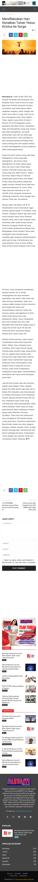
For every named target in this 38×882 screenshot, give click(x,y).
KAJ (33, 879)
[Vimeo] (19, 817)
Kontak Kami (23, 876)
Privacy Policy (14, 876)
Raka (25, 879)
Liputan (5, 690)
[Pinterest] (20, 35)
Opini (4, 660)
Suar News (18, 873)
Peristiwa (10, 14)
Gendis (29, 879)
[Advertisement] (19, 76)
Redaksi (25, 873)
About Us (10, 873)
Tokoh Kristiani (7, 744)
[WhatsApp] (25, 35)
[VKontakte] (25, 817)
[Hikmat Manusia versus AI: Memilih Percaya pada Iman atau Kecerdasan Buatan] (30, 667)
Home (4, 14)
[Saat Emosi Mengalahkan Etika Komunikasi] (30, 678)
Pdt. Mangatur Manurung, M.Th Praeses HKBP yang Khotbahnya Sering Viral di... (13, 740)
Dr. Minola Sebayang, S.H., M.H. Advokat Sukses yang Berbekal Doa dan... (12, 751)
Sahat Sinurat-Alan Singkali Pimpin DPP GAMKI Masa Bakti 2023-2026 (29, 506)
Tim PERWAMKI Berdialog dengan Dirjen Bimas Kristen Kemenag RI (10, 506)
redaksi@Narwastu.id (23, 811)
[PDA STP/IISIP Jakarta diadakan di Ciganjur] (30, 688)
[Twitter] (16, 35)
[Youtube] (30, 817)
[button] (3, 9)
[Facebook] (11, 35)
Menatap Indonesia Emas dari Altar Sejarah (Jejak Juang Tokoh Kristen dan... (12, 656)
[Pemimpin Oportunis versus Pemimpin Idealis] (30, 719)
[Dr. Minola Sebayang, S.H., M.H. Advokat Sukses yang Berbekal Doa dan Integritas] (30, 751)
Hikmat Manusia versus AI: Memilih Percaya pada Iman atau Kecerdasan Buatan (11, 667)
